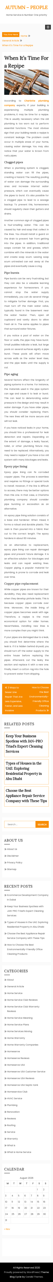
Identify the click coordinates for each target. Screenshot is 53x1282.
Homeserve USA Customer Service (26, 1071)
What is (11, 1145)
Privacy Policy (14, 862)
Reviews (11, 1118)
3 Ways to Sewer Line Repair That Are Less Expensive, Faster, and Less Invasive (14, 699)
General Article (15, 986)
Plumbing (12, 1105)
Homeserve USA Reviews (20, 1078)
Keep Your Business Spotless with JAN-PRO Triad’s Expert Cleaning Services (25, 911)
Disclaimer (13, 855)
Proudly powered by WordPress (21, 1272)
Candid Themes (34, 1276)
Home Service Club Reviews (22, 1000)
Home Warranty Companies (22, 1044)
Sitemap (11, 869)
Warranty (12, 1138)
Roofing (11, 1125)
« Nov (7, 1229)
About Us (12, 849)
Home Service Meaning (20, 1018)
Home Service (14, 993)
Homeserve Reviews (18, 1058)
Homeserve (13, 1051)
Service (11, 1132)
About (10, 979)
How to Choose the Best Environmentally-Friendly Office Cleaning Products (39, 699)
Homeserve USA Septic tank (22, 1085)
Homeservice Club (17, 1091)
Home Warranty (16, 1038)
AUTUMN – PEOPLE (26, 7)
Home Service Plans (18, 1024)
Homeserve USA (16, 1065)
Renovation (13, 1112)
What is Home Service (19, 1152)
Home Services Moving (19, 1031)
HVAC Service (14, 1098)
